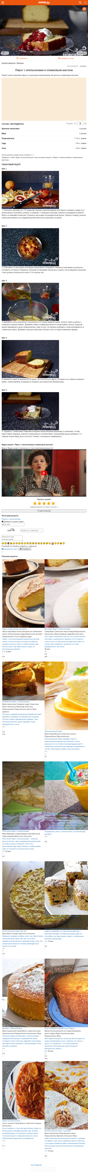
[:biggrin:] (36, 543)
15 (45, 652)
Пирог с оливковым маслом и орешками (61, 916)
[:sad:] (19, 543)
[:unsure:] (27, 543)
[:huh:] (63, 543)
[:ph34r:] (8, 543)
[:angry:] (47, 543)
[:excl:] (11, 543)
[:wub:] (52, 543)
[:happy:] (25, 543)
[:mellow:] (49, 543)
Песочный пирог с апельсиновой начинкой (62, 814)
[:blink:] (16, 543)
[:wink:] (14, 543)
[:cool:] (33, 543)
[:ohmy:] (5, 543)
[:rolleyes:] (30, 543)
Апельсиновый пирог (53, 731)
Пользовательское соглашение (44, 1168)
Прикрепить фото (11, 549)
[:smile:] (41, 543)
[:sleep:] (55, 543)
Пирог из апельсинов (11, 1121)
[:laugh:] (61, 543)
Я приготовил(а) (44, 511)
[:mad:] (3, 543)
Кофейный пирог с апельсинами (15, 702)
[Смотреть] (44, 473)
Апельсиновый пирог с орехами (58, 1131)
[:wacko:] (22, 543)
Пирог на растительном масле (14, 629)
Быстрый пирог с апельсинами (57, 629)
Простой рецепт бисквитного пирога (60, 1028)
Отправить (25, 549)
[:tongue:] (44, 543)
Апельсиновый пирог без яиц (14, 931)
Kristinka (83, 66)
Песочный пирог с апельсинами (15, 831)
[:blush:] (38, 543)
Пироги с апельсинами (11, 519)
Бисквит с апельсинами (12, 1028)
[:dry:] (58, 543)
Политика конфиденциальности (44, 1170)
